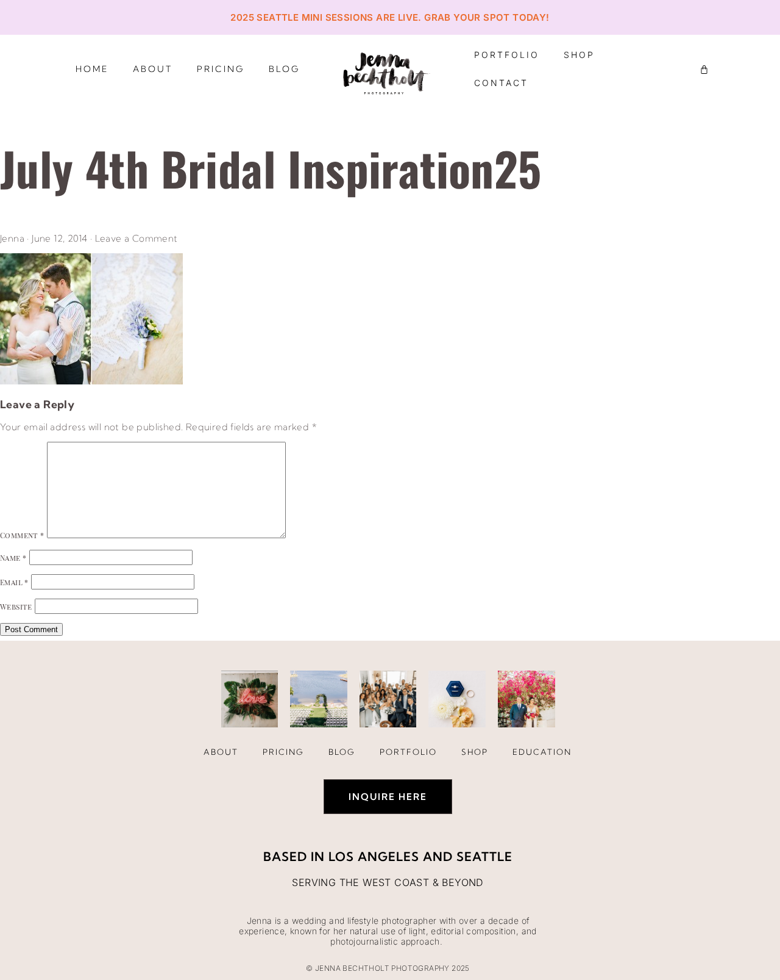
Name (13, 558)
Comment (22, 535)
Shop (579, 54)
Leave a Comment (136, 238)
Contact (501, 82)
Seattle (484, 856)
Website (16, 606)
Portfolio (506, 54)
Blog (284, 68)
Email (14, 582)
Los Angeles (373, 856)
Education (542, 752)
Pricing (220, 68)
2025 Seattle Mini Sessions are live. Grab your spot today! (389, 17)
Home (92, 68)
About (152, 68)
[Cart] (704, 69)
